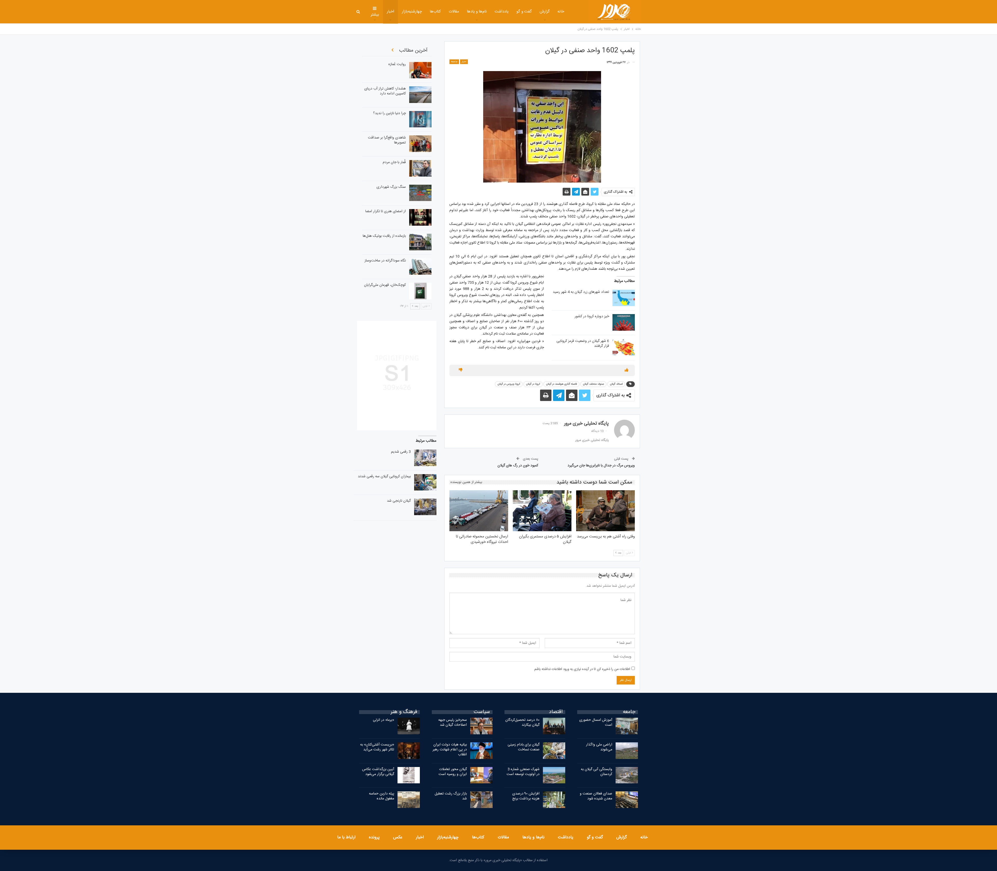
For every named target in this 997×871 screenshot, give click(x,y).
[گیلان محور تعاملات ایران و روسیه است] (481, 775)
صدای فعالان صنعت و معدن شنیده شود (596, 796)
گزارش (545, 11)
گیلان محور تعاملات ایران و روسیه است (453, 771)
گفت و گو (524, 11)
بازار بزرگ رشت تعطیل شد (451, 796)
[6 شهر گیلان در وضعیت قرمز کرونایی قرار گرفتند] (623, 347)
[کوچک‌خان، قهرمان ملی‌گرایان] (420, 291)
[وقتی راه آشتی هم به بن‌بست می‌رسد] (605, 510)
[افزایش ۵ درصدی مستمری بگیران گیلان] (542, 510)
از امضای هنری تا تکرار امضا (385, 211)
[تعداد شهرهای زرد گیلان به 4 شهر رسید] (623, 298)
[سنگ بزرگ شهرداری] (420, 193)
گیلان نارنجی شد (399, 501)
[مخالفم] (460, 370)
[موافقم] (626, 370)
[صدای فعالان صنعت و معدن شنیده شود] (627, 799)
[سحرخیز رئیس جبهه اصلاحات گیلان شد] (481, 726)
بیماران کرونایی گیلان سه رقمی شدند (384, 476)
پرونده (374, 837)
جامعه (454, 62)
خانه (560, 11)
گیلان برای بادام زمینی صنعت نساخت (524, 747)
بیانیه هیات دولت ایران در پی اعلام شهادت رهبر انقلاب (450, 750)
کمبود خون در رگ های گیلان (517, 465)
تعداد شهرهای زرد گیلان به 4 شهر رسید (581, 292)
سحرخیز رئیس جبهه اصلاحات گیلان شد (452, 722)
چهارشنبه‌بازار (412, 11)
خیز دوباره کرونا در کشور (592, 316)
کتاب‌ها (435, 11)
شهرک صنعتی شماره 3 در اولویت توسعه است (523, 771)
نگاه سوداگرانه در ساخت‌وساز (385, 261)
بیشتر (375, 14)
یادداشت (502, 11)
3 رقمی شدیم (401, 452)
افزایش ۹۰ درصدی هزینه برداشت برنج (526, 796)
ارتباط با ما (346, 837)
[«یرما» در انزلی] (409, 726)
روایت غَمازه (397, 64)
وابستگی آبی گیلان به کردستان (596, 771)
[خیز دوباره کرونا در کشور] (623, 322)
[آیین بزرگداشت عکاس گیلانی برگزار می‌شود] (409, 775)
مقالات (454, 11)
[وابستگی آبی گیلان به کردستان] (627, 775)
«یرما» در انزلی (383, 720)
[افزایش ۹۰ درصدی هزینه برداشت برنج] (554, 799)
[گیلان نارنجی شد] (425, 507)
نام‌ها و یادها (477, 11)
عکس (397, 837)
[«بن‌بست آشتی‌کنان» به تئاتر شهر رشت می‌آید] (409, 750)
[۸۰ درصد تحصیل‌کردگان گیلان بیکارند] (554, 726)
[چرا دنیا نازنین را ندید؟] (420, 119)
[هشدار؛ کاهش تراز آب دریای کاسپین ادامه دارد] (420, 94)
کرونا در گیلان (533, 384)
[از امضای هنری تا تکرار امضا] (420, 217)
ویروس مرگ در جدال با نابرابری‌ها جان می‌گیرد (601, 465)
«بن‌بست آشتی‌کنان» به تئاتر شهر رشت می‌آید (377, 747)
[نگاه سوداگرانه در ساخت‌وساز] (420, 266)
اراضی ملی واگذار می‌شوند (599, 747)
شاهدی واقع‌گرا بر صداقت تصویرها (387, 140)
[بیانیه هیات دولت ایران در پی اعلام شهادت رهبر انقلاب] (481, 750)
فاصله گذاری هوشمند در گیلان (561, 384)
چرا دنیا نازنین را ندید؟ (389, 113)
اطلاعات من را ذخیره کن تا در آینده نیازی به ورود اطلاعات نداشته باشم (582, 669)
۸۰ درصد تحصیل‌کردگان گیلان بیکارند (522, 722)
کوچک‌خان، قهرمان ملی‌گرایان (385, 285)
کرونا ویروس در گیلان (508, 384)
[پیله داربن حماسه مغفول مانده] (409, 799)
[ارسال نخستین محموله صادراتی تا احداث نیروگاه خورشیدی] (478, 510)
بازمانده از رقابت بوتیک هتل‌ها (384, 236)
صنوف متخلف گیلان (593, 384)
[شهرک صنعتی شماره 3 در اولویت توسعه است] (554, 775)
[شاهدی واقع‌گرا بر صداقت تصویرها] (420, 143)
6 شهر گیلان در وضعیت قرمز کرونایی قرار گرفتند (582, 343)
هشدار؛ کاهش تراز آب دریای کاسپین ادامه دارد (385, 91)
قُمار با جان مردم (394, 162)
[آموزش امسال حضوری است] (627, 726)
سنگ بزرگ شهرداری (391, 187)
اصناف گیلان (616, 384)
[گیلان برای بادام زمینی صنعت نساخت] (554, 750)
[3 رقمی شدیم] (425, 458)
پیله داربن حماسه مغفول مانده (381, 796)
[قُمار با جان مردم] (420, 168)
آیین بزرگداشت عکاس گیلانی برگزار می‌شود (378, 771)
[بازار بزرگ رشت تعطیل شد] (481, 799)
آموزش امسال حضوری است (595, 722)
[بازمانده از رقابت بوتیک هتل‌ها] (420, 242)
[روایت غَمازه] (420, 70)
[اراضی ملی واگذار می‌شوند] (627, 750)
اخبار (390, 11)
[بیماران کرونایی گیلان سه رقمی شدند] (425, 482)
